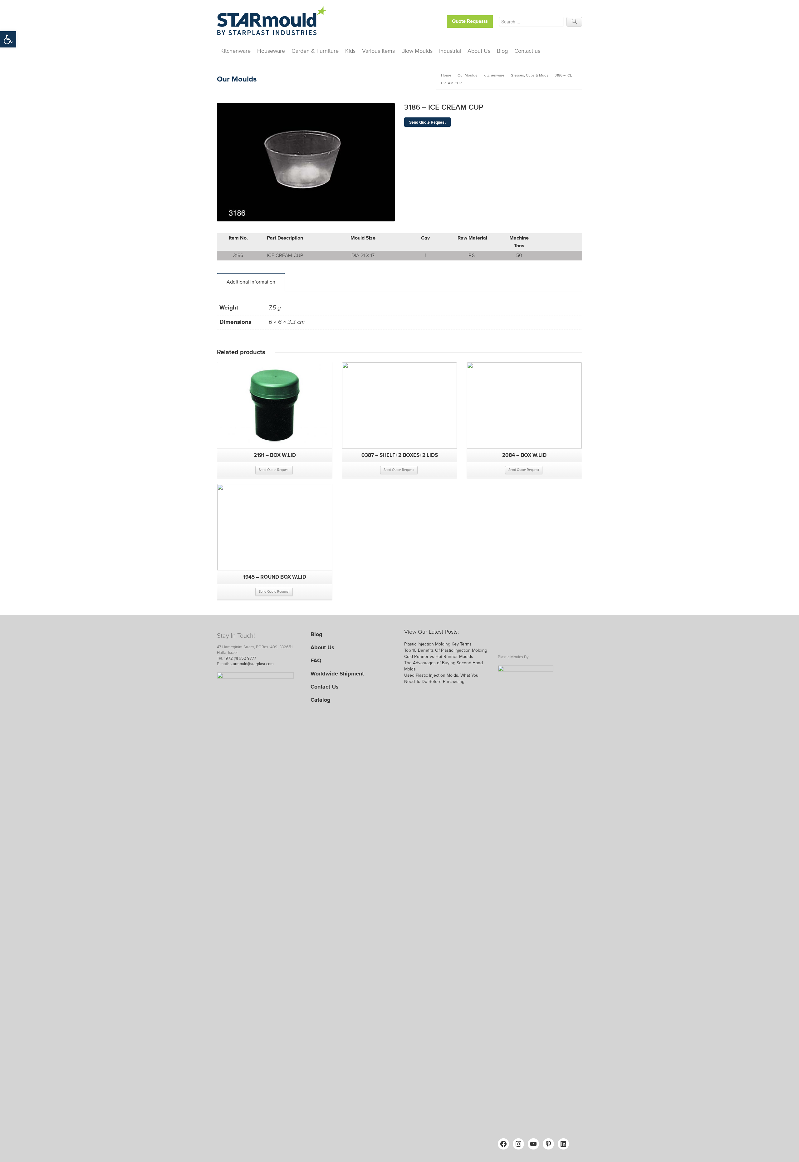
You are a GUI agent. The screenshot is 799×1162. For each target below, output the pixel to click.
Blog (502, 50)
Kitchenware (235, 50)
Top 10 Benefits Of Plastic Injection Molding (445, 650)
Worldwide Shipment (337, 673)
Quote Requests (470, 21)
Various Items (378, 50)
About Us (479, 50)
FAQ (316, 660)
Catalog (321, 699)
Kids (350, 50)
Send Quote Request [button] (274, 470)
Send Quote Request (427, 122)
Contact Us (325, 686)
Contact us (527, 50)
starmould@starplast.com (252, 663)
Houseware (271, 50)
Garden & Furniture (315, 50)
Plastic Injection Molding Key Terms (438, 644)
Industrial (450, 50)
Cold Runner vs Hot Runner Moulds (438, 656)
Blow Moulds (417, 50)
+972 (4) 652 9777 (240, 658)
